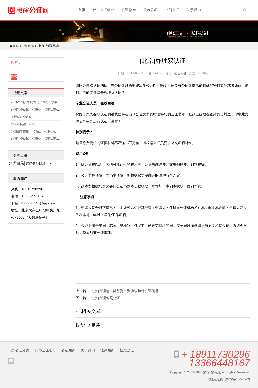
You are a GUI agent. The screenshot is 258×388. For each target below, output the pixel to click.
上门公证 (172, 10)
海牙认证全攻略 (21, 117)
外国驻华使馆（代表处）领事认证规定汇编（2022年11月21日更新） (57, 131)
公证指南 (129, 10)
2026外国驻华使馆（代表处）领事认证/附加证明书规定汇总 (51, 102)
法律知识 (107, 350)
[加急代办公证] (28, 10)
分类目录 (16, 163)
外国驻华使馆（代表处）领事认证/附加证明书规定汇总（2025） (54, 109)
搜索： (16, 62)
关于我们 (194, 10)
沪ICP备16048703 (237, 379)
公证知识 (68, 350)
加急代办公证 (212, 372)
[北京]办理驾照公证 (105, 298)
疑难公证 (150, 10)
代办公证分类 (18, 350)
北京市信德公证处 (23, 124)
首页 (81, 10)
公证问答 (28, 46)
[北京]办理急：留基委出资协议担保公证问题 (124, 291)
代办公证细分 (103, 10)
